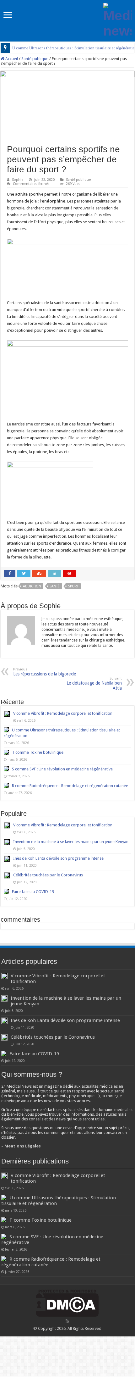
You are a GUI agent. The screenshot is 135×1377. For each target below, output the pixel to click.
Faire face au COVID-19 (33, 891)
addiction (32, 586)
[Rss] (67, 1321)
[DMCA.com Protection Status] (67, 1303)
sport (73, 586)
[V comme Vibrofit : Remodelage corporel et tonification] (7, 825)
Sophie (17, 180)
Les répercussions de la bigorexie (44, 671)
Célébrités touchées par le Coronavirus (48, 875)
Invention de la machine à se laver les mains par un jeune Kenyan (70, 841)
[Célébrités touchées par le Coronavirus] (7, 875)
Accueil (11, 58)
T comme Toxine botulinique (37, 752)
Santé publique (34, 58)
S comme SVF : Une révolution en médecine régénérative (62, 769)
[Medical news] (117, 19)
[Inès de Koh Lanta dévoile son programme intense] (7, 859)
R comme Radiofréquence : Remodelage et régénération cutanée (70, 785)
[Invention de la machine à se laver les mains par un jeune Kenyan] (7, 842)
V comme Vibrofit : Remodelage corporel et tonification (62, 713)
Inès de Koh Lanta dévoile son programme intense (58, 858)
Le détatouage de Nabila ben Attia (94, 683)
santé (55, 586)
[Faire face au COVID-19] (6, 891)
